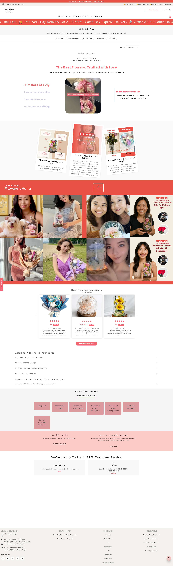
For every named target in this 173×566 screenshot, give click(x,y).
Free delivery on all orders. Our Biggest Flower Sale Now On (86, 1)
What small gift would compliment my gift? (31, 368)
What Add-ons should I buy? (25, 363)
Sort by (122, 48)
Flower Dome (88, 38)
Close (138, 1)
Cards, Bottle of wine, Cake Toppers (106, 33)
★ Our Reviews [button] (1, 285)
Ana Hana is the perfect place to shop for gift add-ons (35, 384)
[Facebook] (3, 558)
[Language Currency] (4, 4)
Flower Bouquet (73, 38)
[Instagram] (8, 558)
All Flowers (60, 38)
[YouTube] (22, 558)
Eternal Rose (101, 38)
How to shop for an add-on (25, 374)
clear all (96, 60)
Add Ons (112, 38)
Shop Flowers (153, 10)
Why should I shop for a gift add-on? (29, 357)
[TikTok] (17, 558)
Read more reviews (86, 344)
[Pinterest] (12, 558)
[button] (133, 48)
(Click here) (26, 542)
